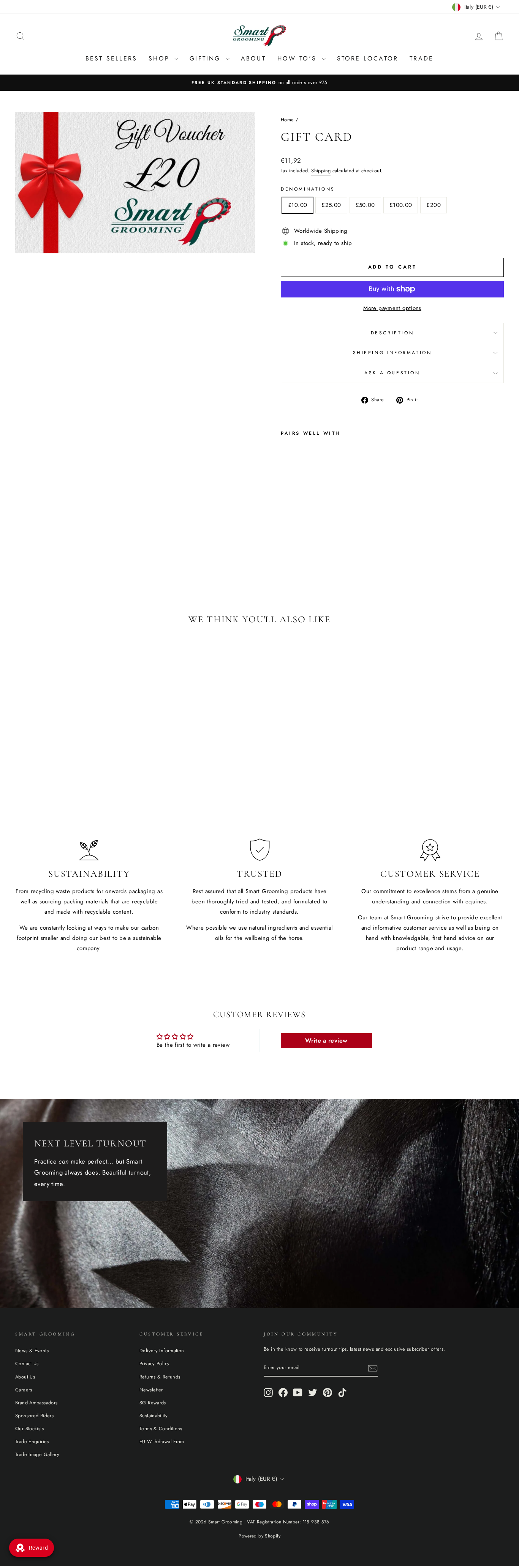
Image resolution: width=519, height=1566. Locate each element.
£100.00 (400, 205)
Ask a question (392, 372)
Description (392, 332)
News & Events (32, 1350)
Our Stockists (29, 1428)
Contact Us (27, 1363)
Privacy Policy (154, 1363)
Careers (23, 1389)
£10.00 (297, 205)
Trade (422, 58)
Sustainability (153, 1415)
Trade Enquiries (32, 1441)
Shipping (321, 170)
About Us (25, 1376)
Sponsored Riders (34, 1415)
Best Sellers (111, 58)
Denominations (308, 189)
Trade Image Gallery (37, 1454)
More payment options (392, 308)
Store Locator (368, 58)
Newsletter (151, 1389)
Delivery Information (161, 1350)
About (253, 58)
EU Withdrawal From (161, 1441)
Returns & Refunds (159, 1376)
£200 (433, 205)
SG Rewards (152, 1402)
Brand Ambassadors (36, 1402)
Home (287, 119)
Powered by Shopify (259, 1536)
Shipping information (392, 352)
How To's (298, 58)
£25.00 (331, 205)
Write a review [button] (326, 1040)
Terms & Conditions (160, 1428)
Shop (160, 58)
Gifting (207, 58)
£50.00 (365, 205)
